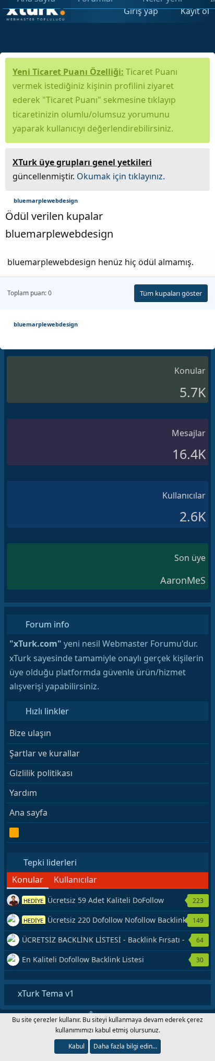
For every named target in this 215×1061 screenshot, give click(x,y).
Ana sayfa (28, 812)
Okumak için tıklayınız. (121, 176)
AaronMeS (183, 580)
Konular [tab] (27, 879)
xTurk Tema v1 (45, 993)
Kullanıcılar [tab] (75, 879)
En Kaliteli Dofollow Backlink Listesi (83, 959)
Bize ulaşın (30, 733)
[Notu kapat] (198, 160)
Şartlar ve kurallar (44, 753)
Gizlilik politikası (41, 773)
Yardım (23, 792)
